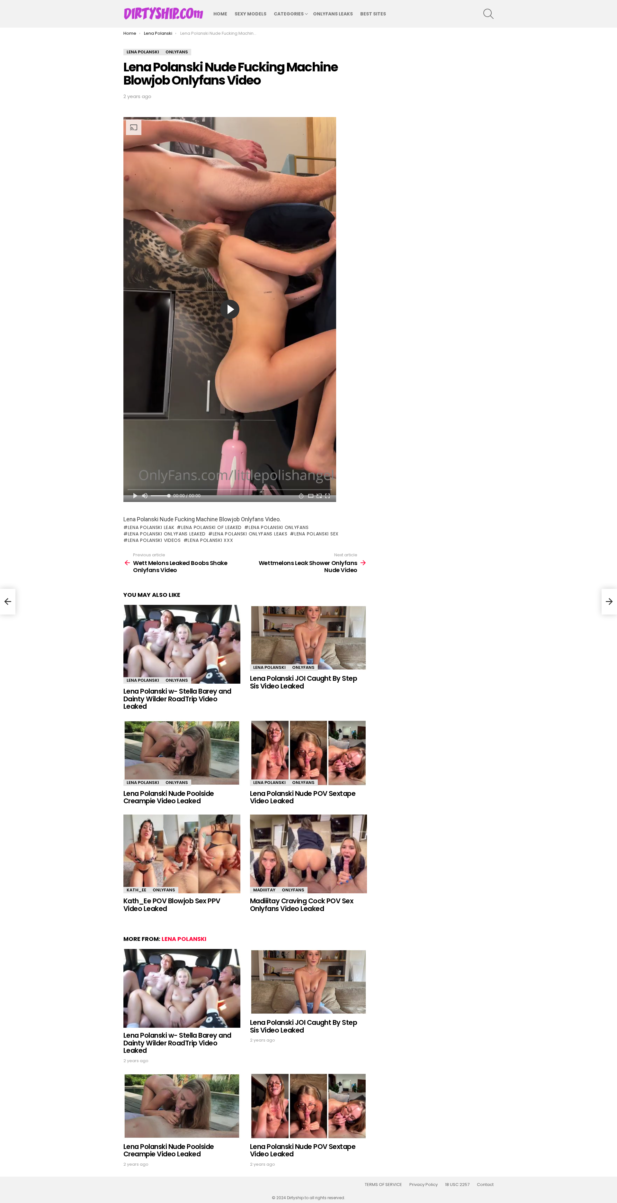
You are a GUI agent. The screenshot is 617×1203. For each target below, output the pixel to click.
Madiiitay (264, 890)
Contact (485, 1184)
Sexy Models (250, 14)
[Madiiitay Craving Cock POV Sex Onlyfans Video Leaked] (308, 854)
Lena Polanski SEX (316, 534)
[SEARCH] (488, 14)
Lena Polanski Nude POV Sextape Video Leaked (302, 797)
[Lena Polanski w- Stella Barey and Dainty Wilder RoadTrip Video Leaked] (181, 644)
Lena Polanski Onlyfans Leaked (167, 534)
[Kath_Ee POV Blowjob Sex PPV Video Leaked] (181, 854)
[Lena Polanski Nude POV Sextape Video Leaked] (308, 753)
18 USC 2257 (457, 1184)
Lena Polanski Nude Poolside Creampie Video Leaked (168, 797)
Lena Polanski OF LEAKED (211, 527)
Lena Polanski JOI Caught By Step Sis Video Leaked (303, 682)
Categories (289, 14)
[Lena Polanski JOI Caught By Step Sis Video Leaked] (308, 638)
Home (220, 14)
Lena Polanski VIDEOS (154, 540)
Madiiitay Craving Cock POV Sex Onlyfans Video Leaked (301, 904)
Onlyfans (176, 680)
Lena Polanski (143, 680)
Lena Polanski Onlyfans (278, 527)
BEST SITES (373, 14)
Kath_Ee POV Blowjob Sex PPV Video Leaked (171, 904)
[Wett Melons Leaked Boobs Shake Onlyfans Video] (7, 602)
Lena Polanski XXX (210, 540)
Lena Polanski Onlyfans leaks (250, 534)
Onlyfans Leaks (333, 14)
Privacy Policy (423, 1184)
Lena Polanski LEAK (151, 527)
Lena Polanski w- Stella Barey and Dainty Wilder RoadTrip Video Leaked (177, 699)
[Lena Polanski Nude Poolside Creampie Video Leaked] (181, 753)
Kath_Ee (136, 890)
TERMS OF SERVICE (383, 1184)
